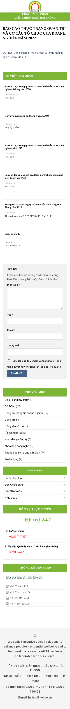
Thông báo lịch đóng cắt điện (22, 452)
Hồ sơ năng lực (14, 432)
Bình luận (13, 284)
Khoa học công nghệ (17, 446)
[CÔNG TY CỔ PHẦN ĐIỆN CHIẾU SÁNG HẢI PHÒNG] (35, 6)
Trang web (13, 345)
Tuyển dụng (11, 459)
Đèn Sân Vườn (13, 491)
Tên (10, 314)
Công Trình (11, 419)
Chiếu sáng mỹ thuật (17, 399)
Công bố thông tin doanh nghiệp (24, 413)
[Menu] (7, 6)
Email (11, 330)
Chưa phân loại (13, 478)
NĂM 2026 (11, 498)
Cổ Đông (10, 406)
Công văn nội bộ (14, 426)
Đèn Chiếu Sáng (14, 484)
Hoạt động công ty (16, 439)
